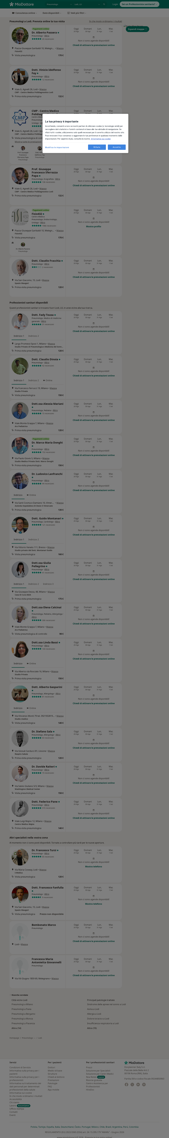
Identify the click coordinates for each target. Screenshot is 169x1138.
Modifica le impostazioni (57, 147)
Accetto (117, 147)
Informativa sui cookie (100, 139)
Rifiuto (97, 147)
